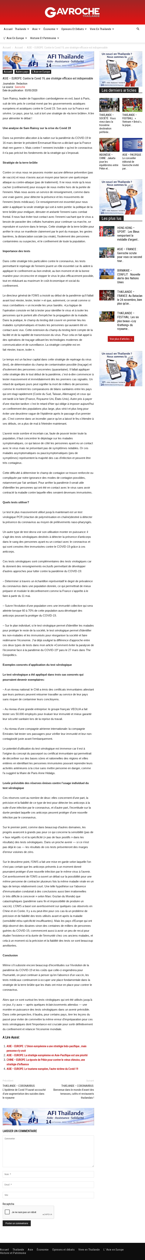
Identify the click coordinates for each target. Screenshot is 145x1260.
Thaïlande (20, 29)
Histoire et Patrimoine (43, 38)
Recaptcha (8, 1203)
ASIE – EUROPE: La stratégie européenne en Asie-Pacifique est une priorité (47, 1055)
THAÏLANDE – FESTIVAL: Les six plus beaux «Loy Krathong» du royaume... (128, 321)
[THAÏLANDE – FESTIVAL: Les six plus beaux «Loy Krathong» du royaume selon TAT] (106, 316)
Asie (35, 29)
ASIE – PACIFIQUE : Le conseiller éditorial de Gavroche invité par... (132, 161)
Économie (49, 29)
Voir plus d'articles (120, 338)
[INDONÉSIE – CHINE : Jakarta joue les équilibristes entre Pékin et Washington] (109, 145)
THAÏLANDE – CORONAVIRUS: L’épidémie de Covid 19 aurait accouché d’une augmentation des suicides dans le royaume (24, 1091)
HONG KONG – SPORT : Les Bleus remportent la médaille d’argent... (128, 233)
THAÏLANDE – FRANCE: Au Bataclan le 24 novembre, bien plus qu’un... (129, 297)
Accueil (8, 29)
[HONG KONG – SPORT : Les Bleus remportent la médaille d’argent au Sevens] (106, 231)
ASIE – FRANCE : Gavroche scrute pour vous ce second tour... (129, 255)
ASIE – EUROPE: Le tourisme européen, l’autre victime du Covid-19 (42, 1069)
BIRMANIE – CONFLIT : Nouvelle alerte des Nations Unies (128, 276)
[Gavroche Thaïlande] (72, 12)
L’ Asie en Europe (14, 38)
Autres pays (22, 71)
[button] (137, 29)
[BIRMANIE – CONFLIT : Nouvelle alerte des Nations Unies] (106, 274)
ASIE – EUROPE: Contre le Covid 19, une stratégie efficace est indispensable (48, 78)
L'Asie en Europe (41, 71)
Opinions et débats (72, 29)
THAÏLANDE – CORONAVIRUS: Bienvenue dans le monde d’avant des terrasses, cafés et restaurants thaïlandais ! (73, 1091)
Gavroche (20, 87)
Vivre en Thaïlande (100, 29)
